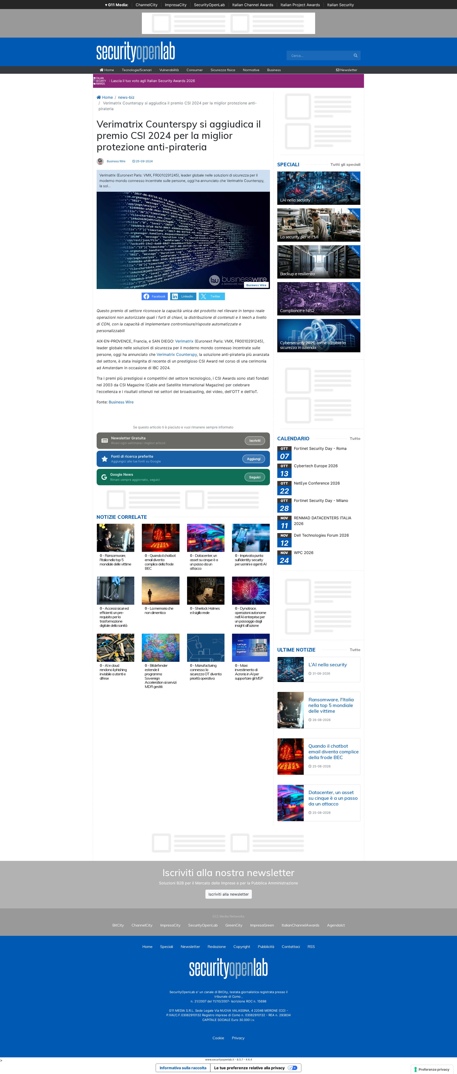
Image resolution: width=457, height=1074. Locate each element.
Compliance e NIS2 (297, 310)
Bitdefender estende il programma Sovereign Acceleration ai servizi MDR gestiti (160, 676)
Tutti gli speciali (345, 164)
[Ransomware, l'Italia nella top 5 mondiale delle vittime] (115, 537)
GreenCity (234, 925)
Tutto (355, 438)
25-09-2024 (144, 161)
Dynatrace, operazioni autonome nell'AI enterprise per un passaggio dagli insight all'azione (250, 617)
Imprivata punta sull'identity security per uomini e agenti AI (250, 559)
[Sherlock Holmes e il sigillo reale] (205, 590)
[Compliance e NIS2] (318, 298)
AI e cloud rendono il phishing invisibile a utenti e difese (113, 671)
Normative (251, 70)
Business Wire (115, 161)
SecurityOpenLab (209, 4)
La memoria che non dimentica (159, 610)
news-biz (126, 97)
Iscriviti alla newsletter (229, 894)
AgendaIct (336, 925)
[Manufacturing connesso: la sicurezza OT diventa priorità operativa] (205, 647)
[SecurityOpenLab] (135, 51)
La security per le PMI (299, 237)
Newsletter (348, 70)
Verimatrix (184, 341)
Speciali (166, 946)
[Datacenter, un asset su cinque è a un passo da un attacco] (205, 537)
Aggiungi (253, 459)
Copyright (241, 946)
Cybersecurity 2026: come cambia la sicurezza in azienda (313, 345)
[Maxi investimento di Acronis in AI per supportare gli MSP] (250, 647)
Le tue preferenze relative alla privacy (249, 1067)
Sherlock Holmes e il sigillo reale (205, 610)
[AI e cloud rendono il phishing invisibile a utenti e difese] (115, 647)
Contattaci (291, 946)
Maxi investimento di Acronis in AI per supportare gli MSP (249, 671)
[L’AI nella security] (318, 188)
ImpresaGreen (262, 925)
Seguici (254, 477)
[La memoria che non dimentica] (160, 590)
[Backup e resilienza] (318, 262)
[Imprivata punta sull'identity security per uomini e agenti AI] (250, 537)
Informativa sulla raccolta (183, 1067)
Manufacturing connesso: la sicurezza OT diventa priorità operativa (205, 671)
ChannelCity (147, 4)
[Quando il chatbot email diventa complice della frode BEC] (160, 537)
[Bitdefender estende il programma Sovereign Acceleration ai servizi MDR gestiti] (160, 647)
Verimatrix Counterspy (177, 354)
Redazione (217, 946)
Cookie (218, 1037)
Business (274, 70)
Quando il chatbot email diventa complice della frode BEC (160, 561)
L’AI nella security (295, 200)
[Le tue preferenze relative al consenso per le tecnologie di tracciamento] (432, 1069)
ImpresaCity (176, 4)
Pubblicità (266, 946)
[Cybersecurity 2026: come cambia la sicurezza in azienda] (318, 335)
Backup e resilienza (297, 273)
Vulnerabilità (169, 70)
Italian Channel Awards (252, 4)
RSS (311, 946)
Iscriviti (254, 440)
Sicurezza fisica (223, 70)
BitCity (118, 925)
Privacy (238, 1037)
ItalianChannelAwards (300, 925)
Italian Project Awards (300, 4)
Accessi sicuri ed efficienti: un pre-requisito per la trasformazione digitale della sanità (114, 617)
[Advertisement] (228, 843)
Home (109, 70)
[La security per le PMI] (318, 225)
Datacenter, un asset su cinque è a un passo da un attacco (204, 561)
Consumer (195, 70)
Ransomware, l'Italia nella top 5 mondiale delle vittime (115, 559)
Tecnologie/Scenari (137, 70)
